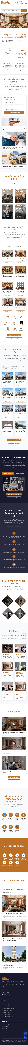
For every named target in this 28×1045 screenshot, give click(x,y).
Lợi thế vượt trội (5, 1034)
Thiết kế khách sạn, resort (7, 1016)
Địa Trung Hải (13, 368)
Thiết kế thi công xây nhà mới (8, 1004)
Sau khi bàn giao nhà (19, 889)
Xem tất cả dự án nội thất (14, 338)
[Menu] (3, 7)
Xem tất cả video (14, 780)
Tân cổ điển (5, 243)
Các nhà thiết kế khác (14, 497)
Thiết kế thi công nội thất (7, 1006)
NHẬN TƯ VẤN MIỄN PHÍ (14, 112)
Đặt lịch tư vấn (7, 262)
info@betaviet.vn (6, 994)
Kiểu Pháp (22, 366)
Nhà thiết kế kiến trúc (8, 473)
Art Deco (22, 243)
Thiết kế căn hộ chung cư (7, 1010)
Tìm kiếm (24, 10)
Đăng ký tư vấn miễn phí (14, 335)
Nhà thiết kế (4, 1030)
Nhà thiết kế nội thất (20, 473)
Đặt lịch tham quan (14, 777)
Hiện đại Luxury (14, 243)
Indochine (19, 246)
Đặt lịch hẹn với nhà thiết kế (14, 494)
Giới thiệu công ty (5, 1024)
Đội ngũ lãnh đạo (5, 1026)
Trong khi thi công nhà (7, 889)
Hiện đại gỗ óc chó (11, 246)
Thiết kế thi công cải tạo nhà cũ (8, 1008)
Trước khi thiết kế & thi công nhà (9, 886)
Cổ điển (6, 368)
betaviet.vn (5, 995)
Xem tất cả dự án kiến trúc (14, 443)
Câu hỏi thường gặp (7, 892)
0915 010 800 (9, 992)
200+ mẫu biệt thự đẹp (6, 1012)
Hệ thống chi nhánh (6, 1028)
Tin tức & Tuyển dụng (6, 1032)
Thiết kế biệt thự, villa (6, 1014)
